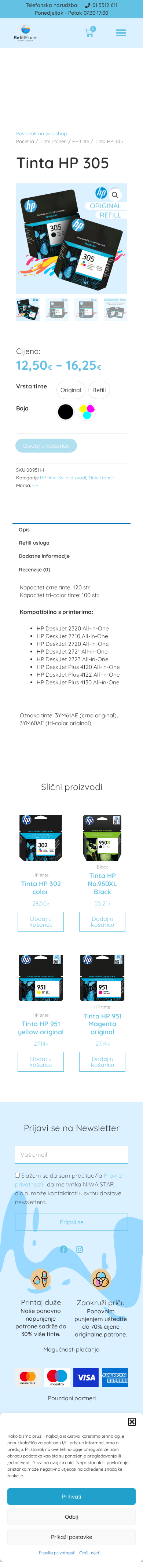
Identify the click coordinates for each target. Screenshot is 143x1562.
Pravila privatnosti (57, 1552)
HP (35, 485)
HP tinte (48, 477)
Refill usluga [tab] (34, 542)
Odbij (71, 1516)
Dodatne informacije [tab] (44, 556)
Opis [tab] (24, 529)
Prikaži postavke (71, 1536)
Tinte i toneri (101, 477)
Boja (22, 408)
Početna (25, 141)
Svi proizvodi (72, 477)
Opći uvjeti (89, 1552)
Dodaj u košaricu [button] (40, 921)
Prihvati (71, 1496)
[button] (132, 1422)
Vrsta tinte (31, 386)
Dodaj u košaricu (46, 445)
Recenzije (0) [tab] (34, 569)
